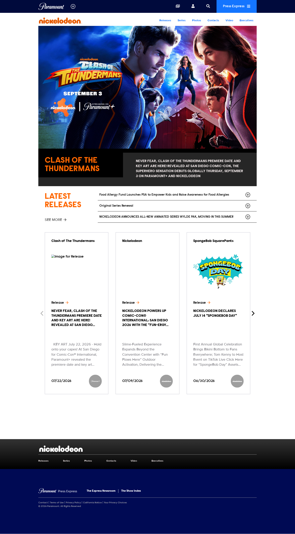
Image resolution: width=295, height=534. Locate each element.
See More (53, 219)
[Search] (208, 6)
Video (229, 20)
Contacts (213, 20)
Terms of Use (57, 503)
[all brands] (73, 6)
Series (182, 20)
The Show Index (131, 491)
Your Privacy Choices (115, 503)
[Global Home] (51, 6)
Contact (43, 503)
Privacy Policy (73, 503)
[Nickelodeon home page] (147, 449)
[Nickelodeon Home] (64, 20)
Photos (196, 20)
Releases (165, 20)
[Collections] (178, 6)
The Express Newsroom (101, 491)
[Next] (252, 313)
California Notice (92, 503)
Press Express (234, 6)
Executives (246, 20)
